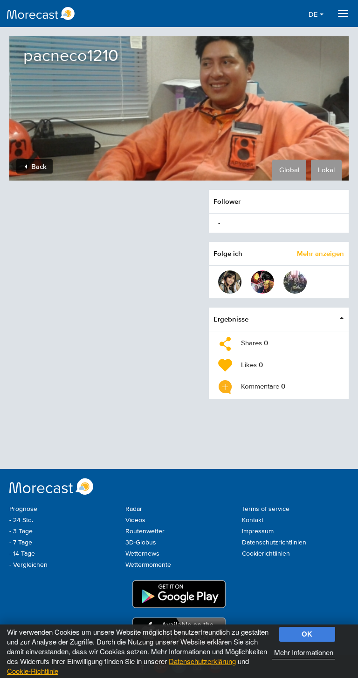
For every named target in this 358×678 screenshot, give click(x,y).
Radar (133, 509)
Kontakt (252, 520)
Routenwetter (145, 531)
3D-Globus (140, 542)
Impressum (258, 531)
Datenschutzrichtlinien (274, 542)
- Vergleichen (28, 565)
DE (314, 14)
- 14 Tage (22, 553)
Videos (135, 520)
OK (307, 634)
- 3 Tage (21, 531)
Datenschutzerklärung (202, 661)
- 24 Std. (21, 520)
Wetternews (142, 553)
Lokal (326, 170)
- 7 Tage (20, 542)
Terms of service (265, 509)
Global (289, 170)
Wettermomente (148, 565)
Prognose (23, 509)
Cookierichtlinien (266, 553)
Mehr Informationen (303, 652)
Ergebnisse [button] (230, 319)
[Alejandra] (295, 282)
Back (38, 166)
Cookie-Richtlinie (32, 671)
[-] (229, 282)
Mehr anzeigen (320, 253)
